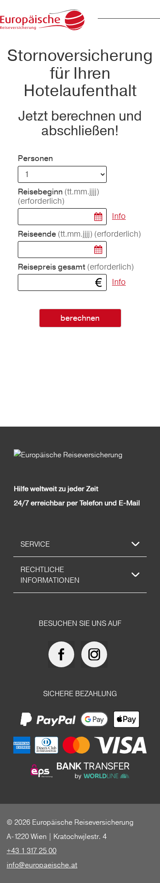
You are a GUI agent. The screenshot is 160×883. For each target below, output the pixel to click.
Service (35, 544)
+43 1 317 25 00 (31, 850)
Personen (35, 158)
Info (119, 216)
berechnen (80, 318)
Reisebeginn (58, 196)
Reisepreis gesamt (76, 267)
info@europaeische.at (42, 864)
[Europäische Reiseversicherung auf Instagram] (96, 654)
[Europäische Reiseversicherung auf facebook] (63, 654)
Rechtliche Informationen (50, 575)
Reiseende (79, 234)
